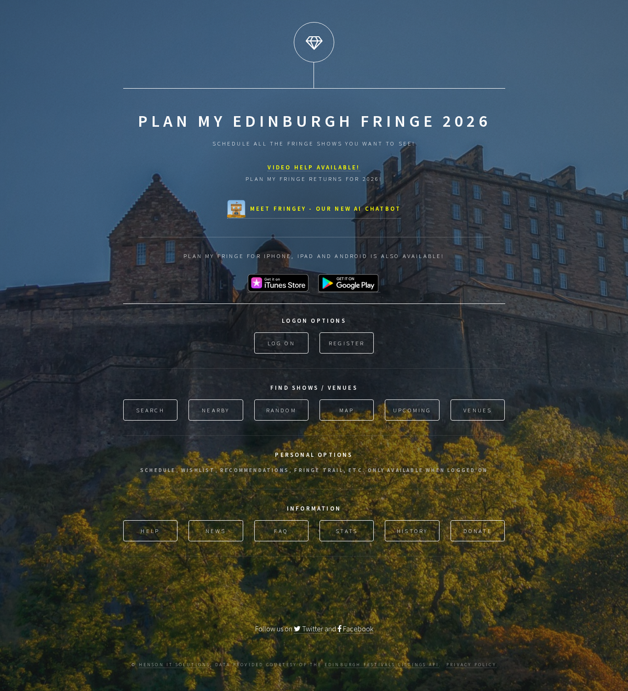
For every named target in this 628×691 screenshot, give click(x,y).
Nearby (215, 410)
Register (347, 343)
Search (150, 410)
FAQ (281, 530)
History (412, 530)
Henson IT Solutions (175, 665)
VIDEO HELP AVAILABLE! (314, 167)
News (216, 530)
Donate (477, 530)
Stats (347, 530)
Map (346, 410)
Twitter (312, 628)
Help (150, 530)
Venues (477, 410)
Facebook (357, 628)
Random (281, 410)
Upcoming (412, 410)
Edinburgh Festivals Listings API (382, 665)
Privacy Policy (471, 665)
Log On (281, 343)
